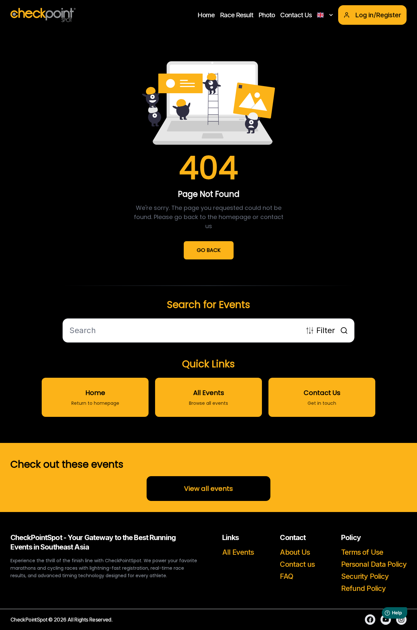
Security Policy (365, 576)
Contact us (297, 564)
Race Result (236, 15)
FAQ (286, 576)
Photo (266, 15)
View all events (208, 488)
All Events (238, 552)
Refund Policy (363, 588)
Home (206, 15)
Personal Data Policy (374, 564)
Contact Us (296, 15)
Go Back (209, 250)
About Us (295, 552)
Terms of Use (362, 552)
